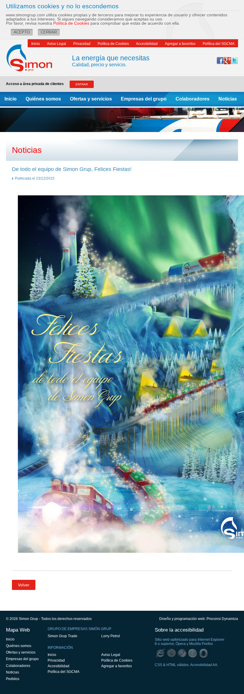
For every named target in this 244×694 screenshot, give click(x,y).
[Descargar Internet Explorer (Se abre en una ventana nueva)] (160, 653)
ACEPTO (22, 32)
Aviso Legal (56, 44)
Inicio (35, 44)
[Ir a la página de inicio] (35, 57)
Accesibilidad (147, 44)
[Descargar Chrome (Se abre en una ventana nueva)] (182, 653)
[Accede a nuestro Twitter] (234, 60)
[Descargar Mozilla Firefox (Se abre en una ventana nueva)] (171, 653)
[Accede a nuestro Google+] (227, 60)
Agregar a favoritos (180, 44)
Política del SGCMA (218, 44)
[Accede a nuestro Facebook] (220, 60)
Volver (23, 584)
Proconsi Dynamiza (222, 619)
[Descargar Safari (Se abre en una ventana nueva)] (193, 653)
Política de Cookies (71, 23)
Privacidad (81, 44)
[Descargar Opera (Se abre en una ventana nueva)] (203, 653)
